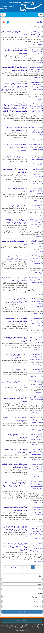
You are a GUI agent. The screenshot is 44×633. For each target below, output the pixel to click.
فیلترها (40, 593)
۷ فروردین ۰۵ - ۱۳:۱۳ (21, 150)
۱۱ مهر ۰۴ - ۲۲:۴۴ (38, 350)
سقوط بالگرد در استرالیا (19, 369)
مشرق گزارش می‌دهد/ (21, 81)
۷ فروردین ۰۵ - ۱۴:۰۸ (37, 140)
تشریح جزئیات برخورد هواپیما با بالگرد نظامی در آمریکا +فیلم (14, 466)
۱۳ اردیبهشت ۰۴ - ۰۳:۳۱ (36, 377)
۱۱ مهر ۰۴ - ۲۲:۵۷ (38, 333)
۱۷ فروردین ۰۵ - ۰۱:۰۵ (37, 123)
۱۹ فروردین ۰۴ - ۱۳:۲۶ (37, 430)
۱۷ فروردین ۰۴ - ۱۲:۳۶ (37, 445)
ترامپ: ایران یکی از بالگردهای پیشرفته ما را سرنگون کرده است (14, 69)
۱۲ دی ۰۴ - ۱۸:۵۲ (38, 237)
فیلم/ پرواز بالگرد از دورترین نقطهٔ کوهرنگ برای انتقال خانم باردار (16, 221)
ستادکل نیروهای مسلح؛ (21, 480)
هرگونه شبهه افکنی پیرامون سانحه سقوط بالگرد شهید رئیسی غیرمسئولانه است (14, 485)
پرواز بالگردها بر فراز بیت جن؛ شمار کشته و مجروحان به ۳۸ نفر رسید (15, 257)
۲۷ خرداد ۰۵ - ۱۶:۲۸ (37, 63)
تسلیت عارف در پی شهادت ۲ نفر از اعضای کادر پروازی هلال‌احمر (15, 320)
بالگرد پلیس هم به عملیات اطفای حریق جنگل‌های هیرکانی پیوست (14, 279)
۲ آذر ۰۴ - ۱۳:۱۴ (39, 294)
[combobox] (22, 579)
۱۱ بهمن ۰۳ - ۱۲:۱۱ (38, 477)
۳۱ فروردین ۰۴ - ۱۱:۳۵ (37, 392)
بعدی (6, 567)
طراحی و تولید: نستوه (22, 630)
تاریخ (41, 576)
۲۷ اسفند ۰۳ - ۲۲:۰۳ (37, 460)
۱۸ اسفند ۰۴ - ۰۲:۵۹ (37, 184)
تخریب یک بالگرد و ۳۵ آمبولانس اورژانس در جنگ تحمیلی (16, 129)
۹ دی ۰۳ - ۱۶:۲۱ (39, 539)
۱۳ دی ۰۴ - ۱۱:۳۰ (38, 215)
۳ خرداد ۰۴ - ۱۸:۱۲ (38, 365)
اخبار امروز (22, 611)
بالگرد (39, 22)
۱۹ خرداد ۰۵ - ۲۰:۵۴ (38, 78)
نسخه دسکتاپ (22, 620)
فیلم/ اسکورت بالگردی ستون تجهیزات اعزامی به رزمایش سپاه (14, 509)
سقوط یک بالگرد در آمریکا (18, 205)
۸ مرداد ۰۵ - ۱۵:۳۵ (38, 44)
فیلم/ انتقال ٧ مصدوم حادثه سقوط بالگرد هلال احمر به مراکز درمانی (15, 300)
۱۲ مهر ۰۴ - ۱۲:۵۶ (38, 314)
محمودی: (25, 396)
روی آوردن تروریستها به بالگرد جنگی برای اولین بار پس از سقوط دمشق (15, 528)
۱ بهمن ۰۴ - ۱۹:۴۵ (38, 201)
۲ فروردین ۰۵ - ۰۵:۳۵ (37, 164)
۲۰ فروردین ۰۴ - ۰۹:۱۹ (37, 413)
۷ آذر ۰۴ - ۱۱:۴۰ (39, 273)
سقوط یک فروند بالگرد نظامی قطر (16, 156)
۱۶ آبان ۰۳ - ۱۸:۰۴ (38, 561)
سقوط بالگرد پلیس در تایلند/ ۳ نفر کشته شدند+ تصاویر (16, 356)
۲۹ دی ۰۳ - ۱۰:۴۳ (38, 503)
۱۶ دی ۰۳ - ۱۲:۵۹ (38, 522)
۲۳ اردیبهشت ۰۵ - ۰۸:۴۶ (36, 99)
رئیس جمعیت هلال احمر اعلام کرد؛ (18, 48)
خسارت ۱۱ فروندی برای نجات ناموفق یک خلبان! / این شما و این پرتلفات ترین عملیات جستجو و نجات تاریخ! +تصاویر (14, 108)
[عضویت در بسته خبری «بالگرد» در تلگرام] (8, 22)
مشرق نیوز (27, 5)
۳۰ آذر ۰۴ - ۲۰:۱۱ (38, 251)
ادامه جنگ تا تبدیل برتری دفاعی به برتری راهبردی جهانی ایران (15, 146)
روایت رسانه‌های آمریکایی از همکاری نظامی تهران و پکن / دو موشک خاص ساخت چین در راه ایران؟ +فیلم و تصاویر (14, 86)
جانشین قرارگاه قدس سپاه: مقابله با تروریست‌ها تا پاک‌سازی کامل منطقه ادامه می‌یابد (15, 546)
